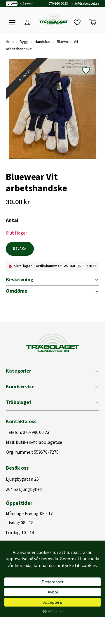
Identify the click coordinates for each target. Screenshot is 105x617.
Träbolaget (19, 402)
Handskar (43, 42)
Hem (10, 42)
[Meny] (12, 22)
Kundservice (20, 386)
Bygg (24, 42)
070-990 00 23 (58, 4)
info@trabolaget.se (85, 4)
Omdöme (16, 291)
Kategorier (18, 371)
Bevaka (20, 248)
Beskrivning (19, 279)
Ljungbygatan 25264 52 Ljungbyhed (24, 484)
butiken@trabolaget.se (39, 442)
